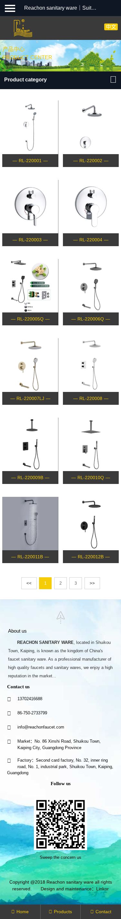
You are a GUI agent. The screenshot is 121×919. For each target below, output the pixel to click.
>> (92, 583)
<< (29, 583)
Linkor (102, 888)
